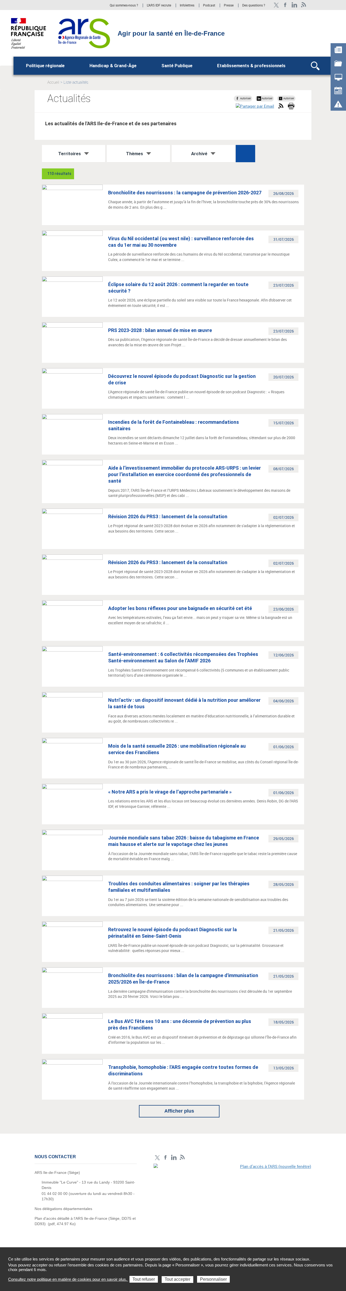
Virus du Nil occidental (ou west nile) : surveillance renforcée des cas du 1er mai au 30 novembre (181, 242)
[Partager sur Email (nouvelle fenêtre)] (255, 106)
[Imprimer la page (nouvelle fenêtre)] (291, 106)
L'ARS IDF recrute (159, 5)
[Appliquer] (245, 153)
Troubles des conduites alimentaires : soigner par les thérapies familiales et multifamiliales (178, 887)
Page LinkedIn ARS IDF (294, 5)
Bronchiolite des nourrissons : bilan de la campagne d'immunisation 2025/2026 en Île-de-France (183, 979)
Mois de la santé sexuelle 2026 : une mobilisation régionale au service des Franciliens (177, 749)
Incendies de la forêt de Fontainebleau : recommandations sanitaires (173, 425)
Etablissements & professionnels (251, 65)
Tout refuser (143, 1279)
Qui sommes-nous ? (124, 5)
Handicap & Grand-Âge (113, 65)
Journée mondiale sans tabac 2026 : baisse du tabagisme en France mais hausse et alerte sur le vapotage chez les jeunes (183, 841)
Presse (229, 5)
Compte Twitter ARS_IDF (276, 5)
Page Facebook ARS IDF (285, 5)
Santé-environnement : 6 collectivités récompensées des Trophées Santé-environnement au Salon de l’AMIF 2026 (183, 657)
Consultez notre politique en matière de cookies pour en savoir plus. (68, 1279)
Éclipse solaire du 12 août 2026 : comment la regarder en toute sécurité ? (178, 288)
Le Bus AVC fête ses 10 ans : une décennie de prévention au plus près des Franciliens (179, 1024)
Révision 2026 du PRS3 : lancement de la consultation (167, 516)
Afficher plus (179, 1111)
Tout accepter (177, 1279)
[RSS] (303, 5)
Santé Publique (176, 65)
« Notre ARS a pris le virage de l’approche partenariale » (170, 792)
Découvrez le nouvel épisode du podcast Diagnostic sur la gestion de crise (182, 379)
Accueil (53, 82)
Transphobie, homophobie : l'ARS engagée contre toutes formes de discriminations (183, 1070)
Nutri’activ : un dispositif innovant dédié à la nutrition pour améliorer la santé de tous (184, 703)
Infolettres (187, 5)
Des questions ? (253, 5)
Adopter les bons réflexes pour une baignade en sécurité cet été (180, 608)
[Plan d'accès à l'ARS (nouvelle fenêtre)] (232, 1201)
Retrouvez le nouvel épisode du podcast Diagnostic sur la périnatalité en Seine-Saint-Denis (172, 933)
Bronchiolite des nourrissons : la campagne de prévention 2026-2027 (184, 192)
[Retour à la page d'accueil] (84, 33)
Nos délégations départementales (63, 1209)
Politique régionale (45, 65)
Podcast (209, 5)
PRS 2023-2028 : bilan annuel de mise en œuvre (160, 330)
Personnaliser (213, 1279)
